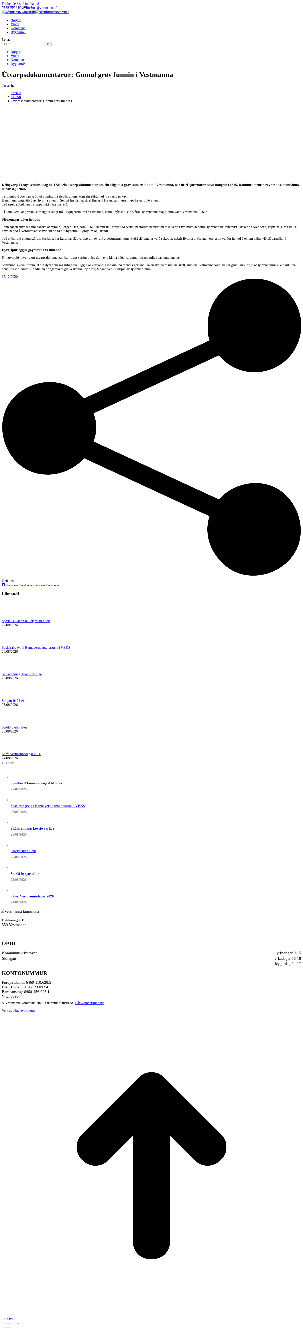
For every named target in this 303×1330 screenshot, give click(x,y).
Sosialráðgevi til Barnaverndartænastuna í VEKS (36, 647)
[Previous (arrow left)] (3, 1327)
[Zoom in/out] (17, 1323)
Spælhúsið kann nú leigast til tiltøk (26, 621)
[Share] (8, 1323)
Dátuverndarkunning (89, 1003)
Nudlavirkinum (24, 1010)
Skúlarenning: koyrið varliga (22, 674)
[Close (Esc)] (3, 1323)
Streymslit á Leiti (14, 701)
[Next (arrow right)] (8, 1327)
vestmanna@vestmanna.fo (40, 8)
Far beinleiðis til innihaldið (20, 4)
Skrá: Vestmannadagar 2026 (21, 754)
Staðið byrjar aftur (14, 727)
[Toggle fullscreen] (12, 1323)
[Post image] (14, 617)
